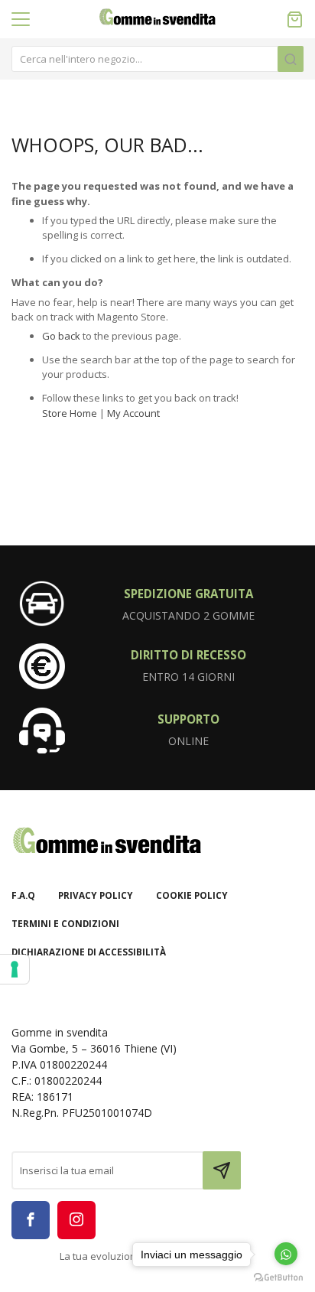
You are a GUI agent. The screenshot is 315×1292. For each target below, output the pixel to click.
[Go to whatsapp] (285, 1253)
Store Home (69, 413)
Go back (61, 336)
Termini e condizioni (65, 923)
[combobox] (157, 59)
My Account (133, 413)
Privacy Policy (95, 895)
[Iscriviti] (222, 1170)
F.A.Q (23, 895)
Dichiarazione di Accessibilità (88, 952)
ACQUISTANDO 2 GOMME (188, 615)
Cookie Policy (192, 895)
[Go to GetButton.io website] (278, 1276)
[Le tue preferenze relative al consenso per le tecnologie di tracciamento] (14, 969)
